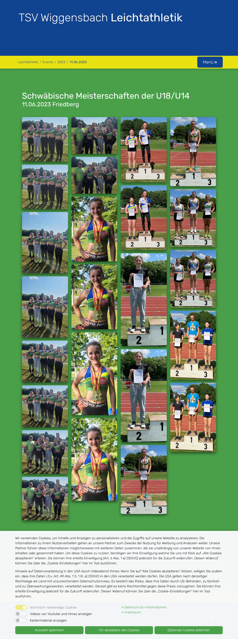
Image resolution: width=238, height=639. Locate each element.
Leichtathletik (27, 62)
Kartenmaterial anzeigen (48, 620)
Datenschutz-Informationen (145, 607)
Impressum (132, 612)
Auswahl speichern (49, 630)
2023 (61, 62)
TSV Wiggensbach (100, 17)
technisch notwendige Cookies (53, 607)
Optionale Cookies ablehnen (189, 630)
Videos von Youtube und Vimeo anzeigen (61, 614)
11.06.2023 (78, 62)
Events (48, 62)
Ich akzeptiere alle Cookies (119, 630)
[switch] (21, 613)
